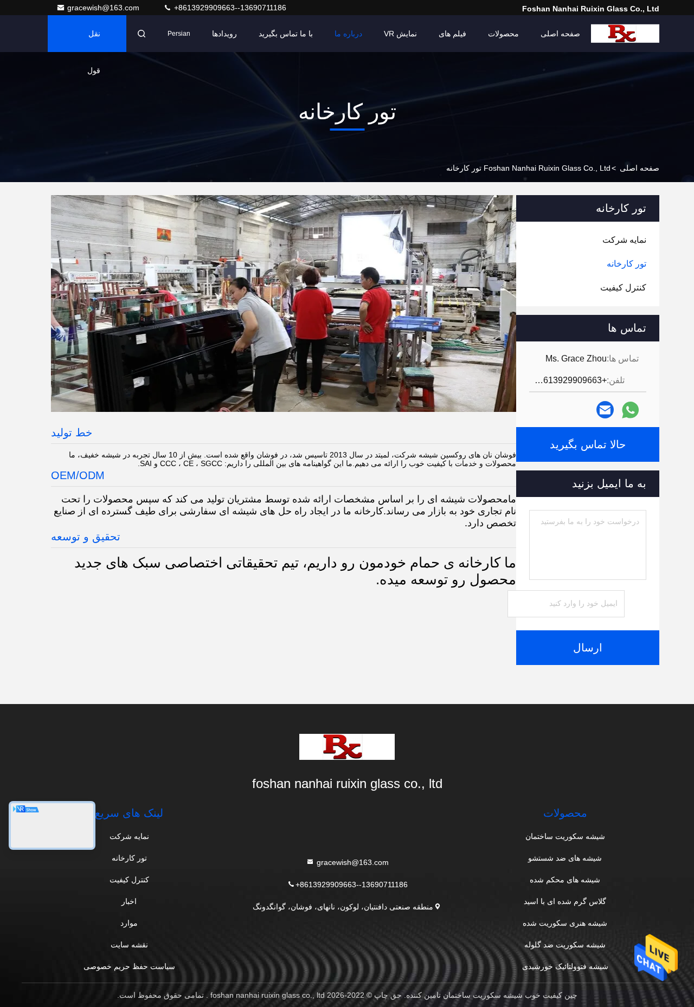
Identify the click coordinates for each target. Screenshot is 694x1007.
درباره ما (348, 33)
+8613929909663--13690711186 (229, 7)
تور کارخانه (129, 858)
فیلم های (452, 33)
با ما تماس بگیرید (286, 33)
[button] (500, 409)
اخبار (129, 901)
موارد (129, 923)
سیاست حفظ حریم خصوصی (129, 966)
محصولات (503, 33)
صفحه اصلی (560, 33)
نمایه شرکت (129, 836)
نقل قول (93, 40)
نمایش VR (400, 33)
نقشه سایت (129, 944)
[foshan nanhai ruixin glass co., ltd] (625, 34)
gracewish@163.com (104, 7)
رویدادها (224, 33)
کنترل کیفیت (129, 879)
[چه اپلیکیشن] (630, 410)
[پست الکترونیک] (605, 410)
